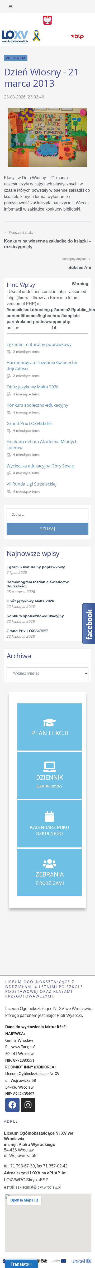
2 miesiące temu (26, 352)
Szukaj (47, 529)
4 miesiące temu (26, 394)
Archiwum (15, 58)
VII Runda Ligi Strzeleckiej (31, 484)
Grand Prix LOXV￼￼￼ (29, 423)
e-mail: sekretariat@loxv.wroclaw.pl (32, 1187)
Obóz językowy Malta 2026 (33, 387)
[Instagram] (28, 1105)
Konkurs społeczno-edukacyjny (37, 405)
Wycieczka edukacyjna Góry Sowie (40, 466)
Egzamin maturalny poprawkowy (39, 344)
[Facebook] (12, 1105)
